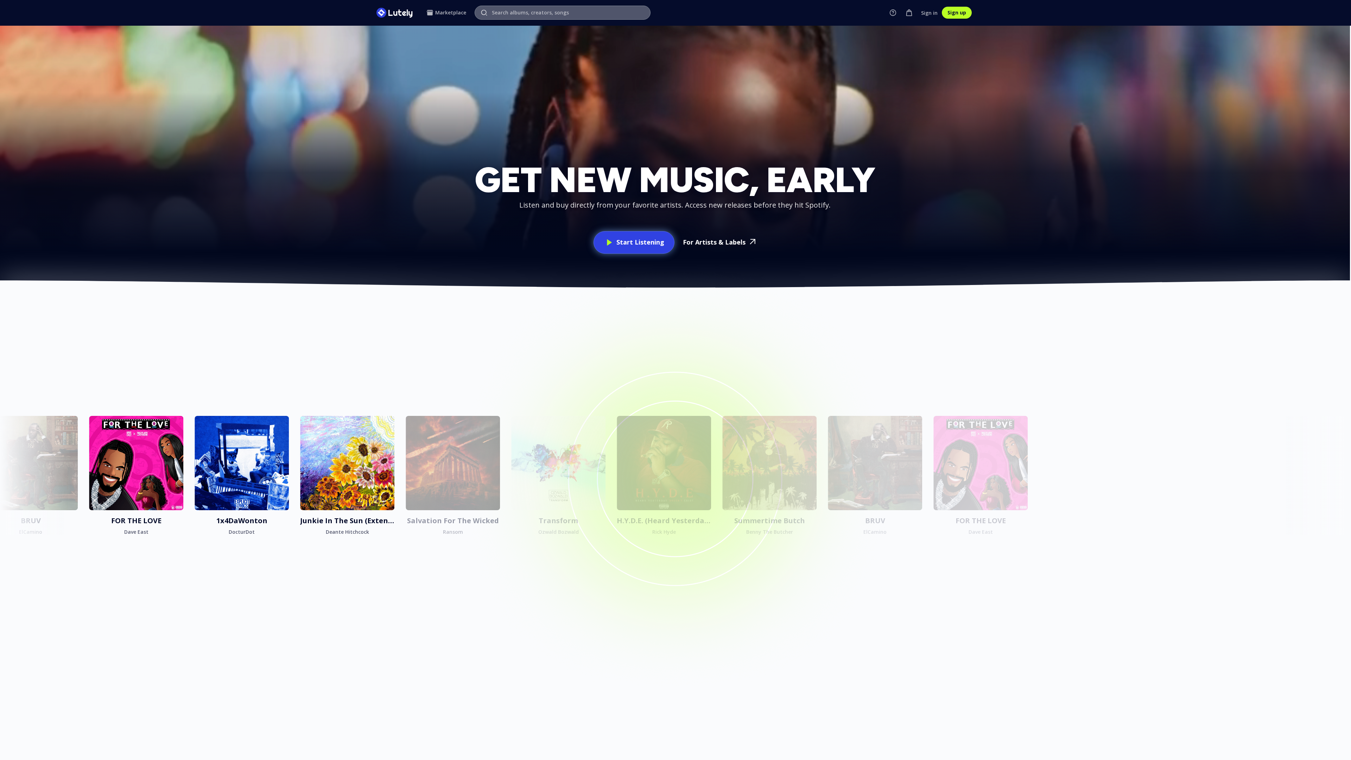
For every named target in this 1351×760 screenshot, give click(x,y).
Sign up (956, 12)
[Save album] (70, 423)
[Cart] (909, 12)
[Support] (893, 13)
